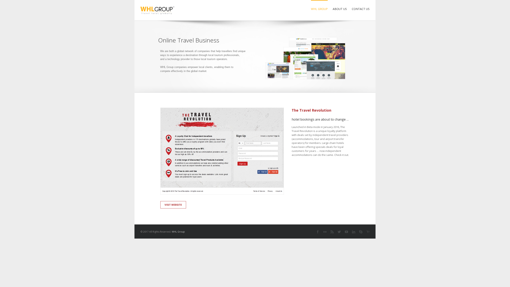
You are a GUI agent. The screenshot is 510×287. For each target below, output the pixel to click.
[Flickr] (325, 231)
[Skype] (360, 231)
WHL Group (178, 231)
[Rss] (332, 231)
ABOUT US (340, 9)
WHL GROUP (319, 9)
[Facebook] (317, 231)
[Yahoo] (368, 231)
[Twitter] (339, 231)
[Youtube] (346, 231)
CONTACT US (361, 9)
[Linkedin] (353, 231)
